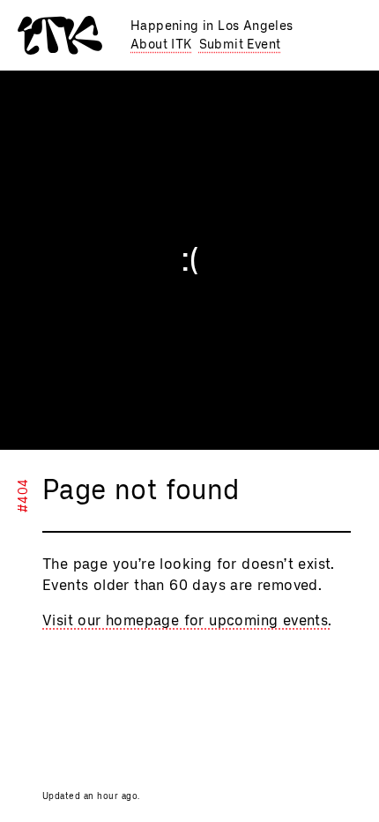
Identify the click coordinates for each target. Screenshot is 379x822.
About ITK (161, 44)
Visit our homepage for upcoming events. (187, 620)
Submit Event (240, 44)
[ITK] (60, 35)
